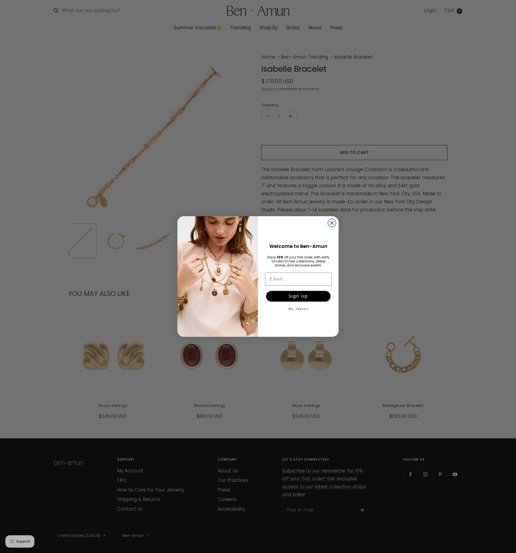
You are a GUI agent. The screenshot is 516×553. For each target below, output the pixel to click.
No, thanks (298, 308)
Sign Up (298, 296)
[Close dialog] (332, 223)
